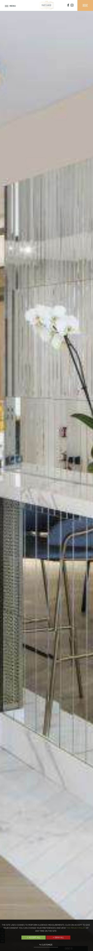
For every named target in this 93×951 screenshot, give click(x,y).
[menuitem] (68, 5)
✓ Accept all (33, 937)
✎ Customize (46, 945)
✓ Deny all (58, 937)
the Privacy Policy (76, 928)
